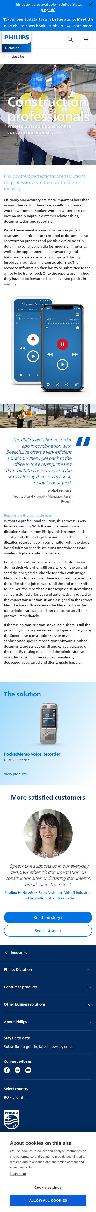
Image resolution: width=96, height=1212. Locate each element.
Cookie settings (48, 1187)
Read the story (48, 917)
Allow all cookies (48, 1200)
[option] (48, 737)
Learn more (18, 1173)
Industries (16, 56)
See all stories (48, 930)
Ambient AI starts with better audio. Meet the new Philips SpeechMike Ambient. (49, 22)
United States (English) (61, 7)
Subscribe (12, 1046)
